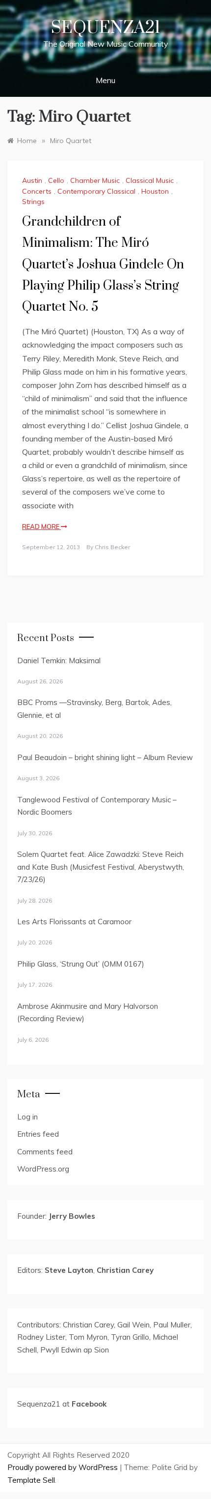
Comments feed (45, 1151)
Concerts (37, 191)
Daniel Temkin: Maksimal (59, 660)
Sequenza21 (105, 28)
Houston (155, 191)
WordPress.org (43, 1169)
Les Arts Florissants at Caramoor (74, 921)
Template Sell (31, 1480)
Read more (41, 526)
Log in (27, 1116)
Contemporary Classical (96, 191)
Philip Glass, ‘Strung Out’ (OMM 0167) (80, 964)
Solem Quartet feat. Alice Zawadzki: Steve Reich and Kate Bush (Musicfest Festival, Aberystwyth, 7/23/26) (100, 867)
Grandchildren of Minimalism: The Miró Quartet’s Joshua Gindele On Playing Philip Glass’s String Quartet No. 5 (103, 264)
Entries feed (38, 1134)
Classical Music (150, 180)
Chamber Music (95, 180)
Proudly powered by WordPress (63, 1467)
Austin (32, 180)
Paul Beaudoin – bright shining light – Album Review (105, 757)
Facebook (89, 1404)
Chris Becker (112, 547)
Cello (56, 180)
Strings (33, 201)
